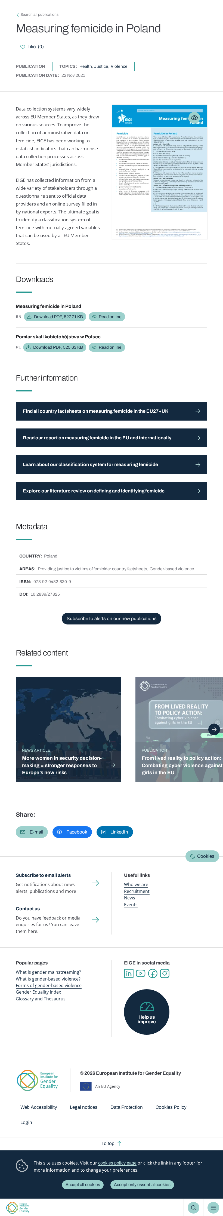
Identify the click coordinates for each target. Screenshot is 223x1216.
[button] (32, 832)
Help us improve (147, 1019)
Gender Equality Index (38, 992)
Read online (110, 316)
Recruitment (137, 891)
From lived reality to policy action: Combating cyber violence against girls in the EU (182, 765)
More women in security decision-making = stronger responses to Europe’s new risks (62, 765)
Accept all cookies (83, 1184)
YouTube (140, 973)
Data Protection (126, 1107)
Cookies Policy (171, 1107)
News (129, 898)
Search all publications (39, 15)
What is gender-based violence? (48, 979)
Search (193, 1208)
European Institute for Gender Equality (18, 1207)
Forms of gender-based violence (49, 985)
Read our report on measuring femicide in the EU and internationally (97, 437)
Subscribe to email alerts (43, 875)
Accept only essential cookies (142, 1184)
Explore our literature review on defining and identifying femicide (94, 491)
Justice (101, 66)
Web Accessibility (38, 1107)
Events (131, 905)
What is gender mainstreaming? (48, 972)
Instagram (164, 973)
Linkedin (128, 973)
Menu (213, 1208)
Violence (119, 66)
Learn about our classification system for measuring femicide (90, 464)
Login (26, 1122)
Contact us (28, 908)
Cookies (205, 856)
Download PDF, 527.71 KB (58, 316)
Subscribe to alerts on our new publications (112, 618)
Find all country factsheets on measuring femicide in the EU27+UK (95, 411)
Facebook (152, 973)
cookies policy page (117, 1163)
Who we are (136, 884)
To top (107, 1143)
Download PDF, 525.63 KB (58, 347)
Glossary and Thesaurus (41, 999)
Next (214, 729)
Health (85, 66)
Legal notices (83, 1107)
